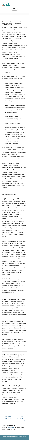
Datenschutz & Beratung (19, 2)
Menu (15, 8)
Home (5, 14)
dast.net (16, 437)
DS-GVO (11, 14)
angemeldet (11, 427)
